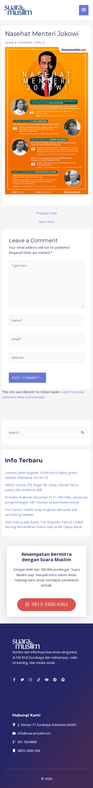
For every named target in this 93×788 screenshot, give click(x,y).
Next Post (46, 221)
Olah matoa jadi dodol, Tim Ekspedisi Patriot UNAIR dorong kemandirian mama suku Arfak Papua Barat (44, 524)
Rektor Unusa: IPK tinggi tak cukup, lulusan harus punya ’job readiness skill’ (41, 487)
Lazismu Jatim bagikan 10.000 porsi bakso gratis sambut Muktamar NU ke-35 (41, 475)
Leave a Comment (18, 42)
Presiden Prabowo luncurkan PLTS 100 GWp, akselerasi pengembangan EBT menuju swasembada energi (46, 499)
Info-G (40, 42)
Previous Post (46, 213)
